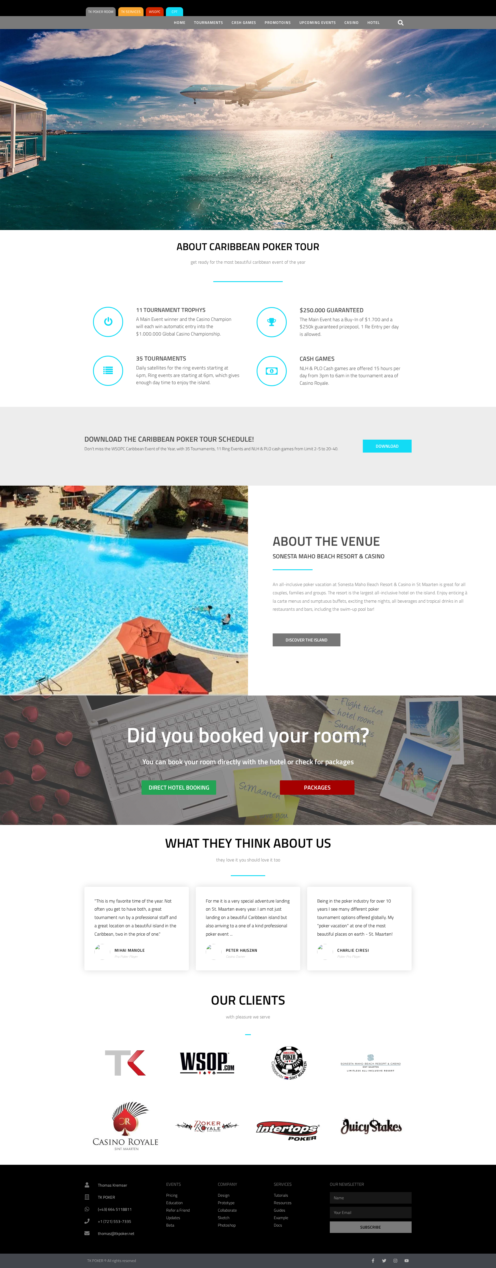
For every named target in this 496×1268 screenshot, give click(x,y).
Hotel (373, 22)
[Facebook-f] (373, 1261)
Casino (351, 22)
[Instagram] (395, 1261)
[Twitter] (384, 1261)
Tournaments (208, 22)
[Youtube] (406, 1261)
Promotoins (278, 22)
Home (179, 22)
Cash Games (244, 22)
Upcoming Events (317, 22)
